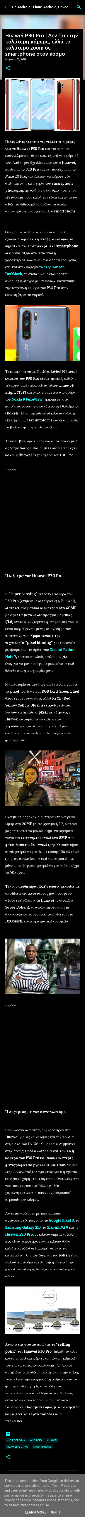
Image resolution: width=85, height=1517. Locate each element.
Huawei (52, 1440)
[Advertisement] (42, 517)
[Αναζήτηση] (79, 7)
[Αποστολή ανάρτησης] (7, 1435)
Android (36, 1440)
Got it (56, 1512)
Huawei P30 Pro (17, 1446)
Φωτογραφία (16, 1440)
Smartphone (42, 1446)
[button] (7, 68)
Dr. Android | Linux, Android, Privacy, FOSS (46, 7)
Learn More (35, 1512)
